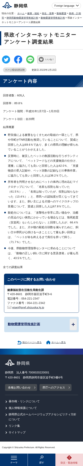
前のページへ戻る (32, 342)
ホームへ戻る (58, 342)
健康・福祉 (33, 13)
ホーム (21, 13)
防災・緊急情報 (69, 462)
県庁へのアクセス (54, 387)
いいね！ (49, 59)
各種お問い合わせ (19, 387)
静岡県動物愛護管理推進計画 (22, 17)
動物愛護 (61, 13)
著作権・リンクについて (24, 401)
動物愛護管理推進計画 (53, 17)
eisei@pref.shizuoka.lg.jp (28, 307)
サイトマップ (17, 432)
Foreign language (64, 5)
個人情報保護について (23, 408)
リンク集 (14, 425)
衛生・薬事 (48, 13)
